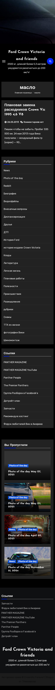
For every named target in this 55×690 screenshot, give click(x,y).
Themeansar (29, 681)
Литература (11, 263)
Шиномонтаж (12, 340)
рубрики (8, 309)
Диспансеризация (14, 216)
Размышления (12, 301)
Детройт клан (12, 400)
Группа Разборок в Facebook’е (21, 393)
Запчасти (9, 408)
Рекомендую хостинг (16, 416)
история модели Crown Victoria (22, 247)
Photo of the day (13, 178)
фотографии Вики (14, 332)
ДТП (6, 232)
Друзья (8, 224)
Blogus (50, 677)
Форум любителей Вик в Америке (23, 424)
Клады (7, 255)
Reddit (7, 186)
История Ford (11, 240)
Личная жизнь (12, 270)
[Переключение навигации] (3, 61)
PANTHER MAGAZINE (15, 362)
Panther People (12, 377)
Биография (10, 193)
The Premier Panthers (16, 385)
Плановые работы (14, 278)
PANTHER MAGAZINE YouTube (20, 370)
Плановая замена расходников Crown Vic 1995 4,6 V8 (24, 110)
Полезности (11, 286)
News (7, 170)
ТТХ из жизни (12, 324)
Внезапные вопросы (15, 209)
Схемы (7, 317)
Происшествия (12, 294)
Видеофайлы (11, 201)
